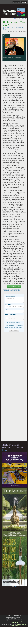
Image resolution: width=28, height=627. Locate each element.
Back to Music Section (12, 286)
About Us (11, 621)
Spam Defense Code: (10, 314)
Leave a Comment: (10, 296)
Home (23, 2)
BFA (16, 586)
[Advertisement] (14, 387)
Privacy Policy (15, 622)
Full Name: (8, 304)
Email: (6, 309)
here (4, 450)
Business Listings (18, 621)
